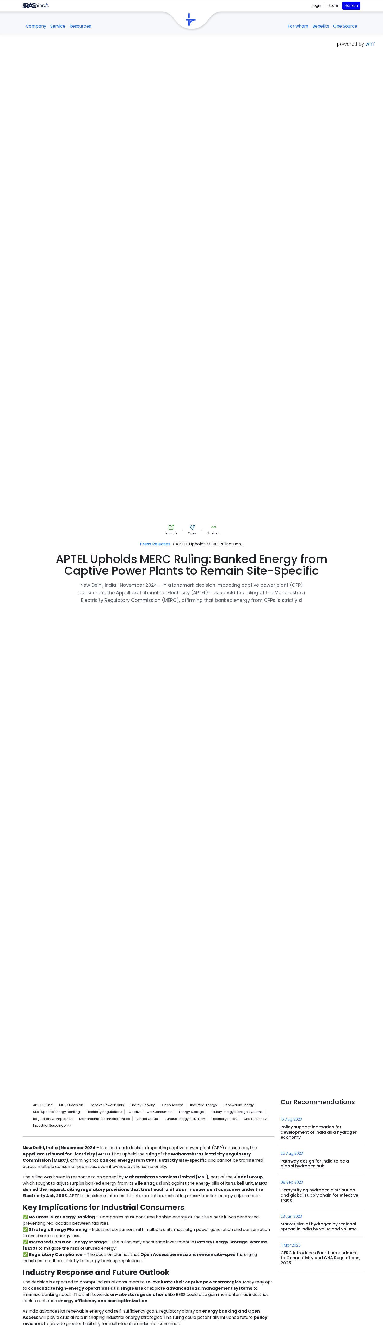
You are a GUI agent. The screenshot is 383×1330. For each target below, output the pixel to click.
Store (333, 5)
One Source (345, 26)
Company (36, 26)
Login (317, 5)
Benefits (320, 26)
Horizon (351, 5)
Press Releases (155, 544)
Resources (80, 26)
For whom (298, 26)
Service (57, 26)
